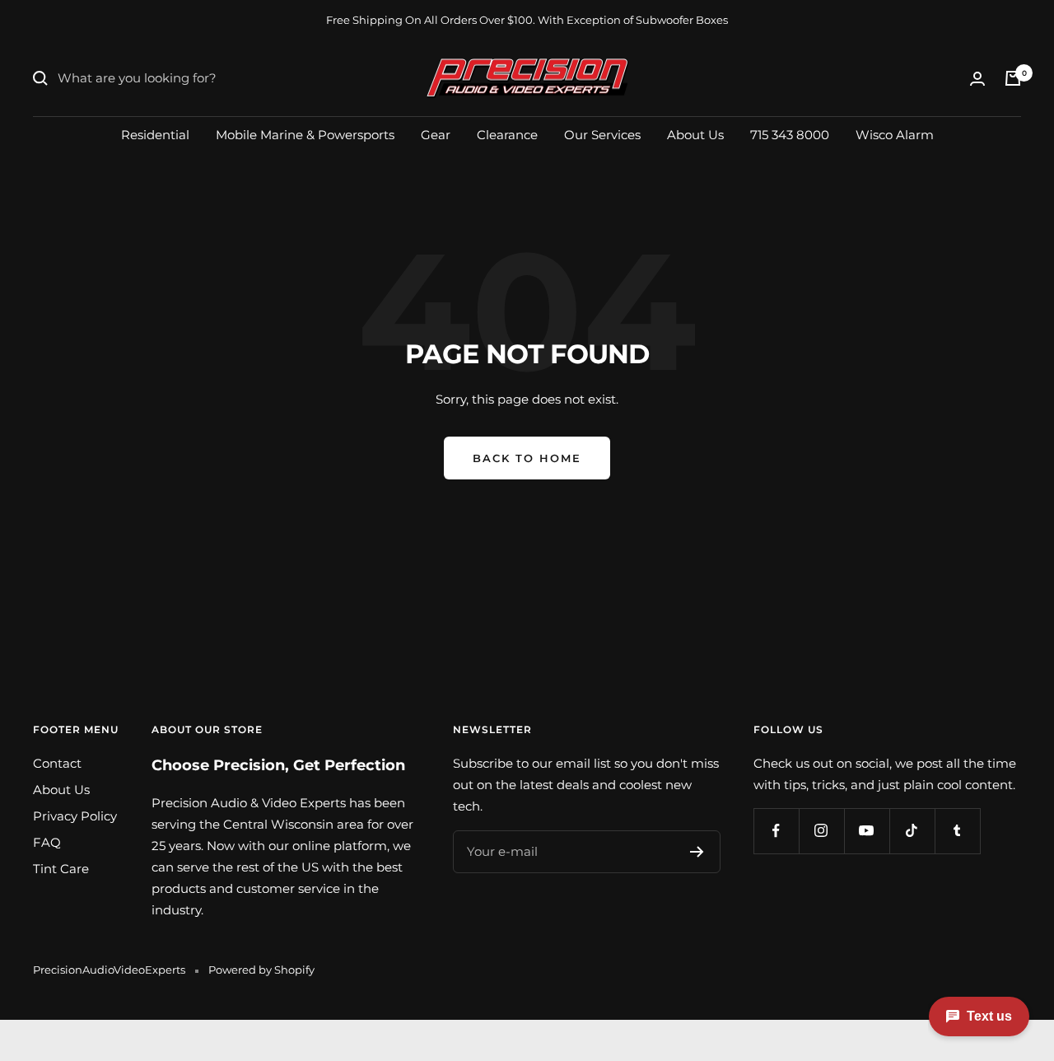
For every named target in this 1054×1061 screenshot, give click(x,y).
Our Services (602, 134)
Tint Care (61, 868)
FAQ (47, 842)
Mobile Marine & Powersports (305, 134)
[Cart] (1013, 78)
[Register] (697, 852)
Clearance (507, 134)
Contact (57, 763)
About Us (695, 134)
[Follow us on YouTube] (866, 830)
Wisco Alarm (895, 134)
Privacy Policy (75, 816)
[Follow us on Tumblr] (957, 830)
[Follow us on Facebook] (776, 830)
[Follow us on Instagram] (821, 830)
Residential (155, 134)
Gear (435, 134)
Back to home (527, 458)
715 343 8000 (789, 134)
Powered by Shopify (261, 969)
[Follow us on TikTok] (912, 830)
